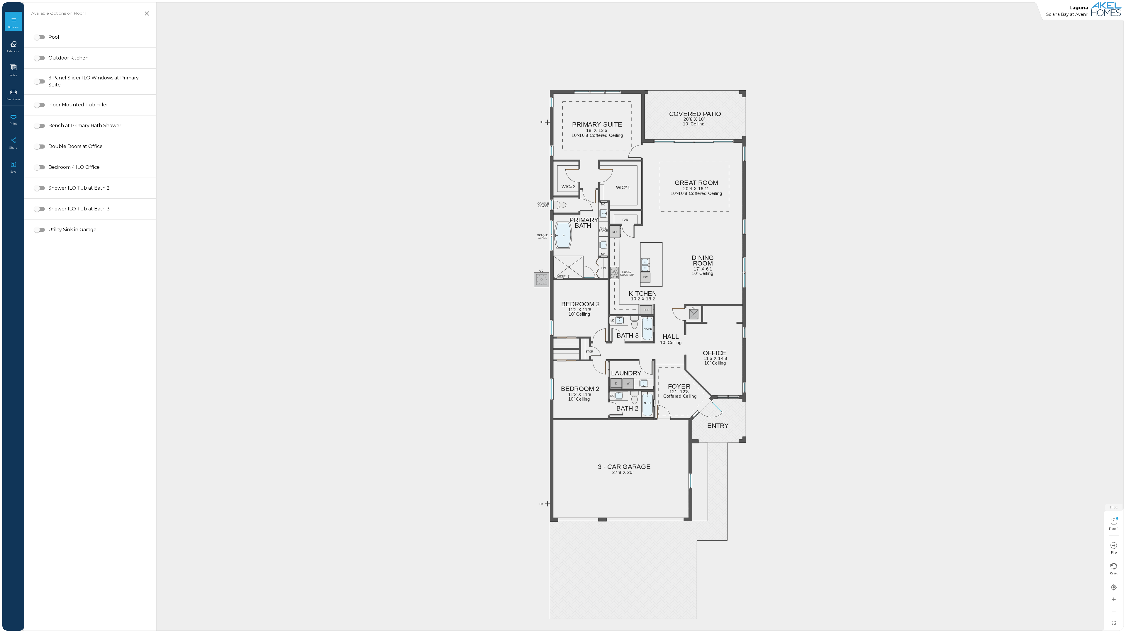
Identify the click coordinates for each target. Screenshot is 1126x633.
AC (692, 308)
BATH (580, 225)
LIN (602, 268)
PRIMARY (579, 220)
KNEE (601, 228)
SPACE (600, 230)
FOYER (675, 386)
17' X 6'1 (698, 268)
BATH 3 (624, 335)
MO (613, 232)
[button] (90, 37)
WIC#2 (565, 186)
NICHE (645, 403)
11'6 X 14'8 (709, 358)
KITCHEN (638, 293)
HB (540, 504)
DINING (700, 257)
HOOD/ (623, 271)
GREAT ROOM (690, 182)
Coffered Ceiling (671, 396)
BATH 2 (624, 408)
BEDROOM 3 (574, 304)
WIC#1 (619, 187)
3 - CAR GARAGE (616, 466)
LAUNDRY (621, 373)
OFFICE (711, 353)
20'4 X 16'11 (689, 188)
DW (644, 277)
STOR (587, 351)
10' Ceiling (573, 399)
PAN (623, 219)
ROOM (700, 263)
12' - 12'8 (674, 391)
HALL (668, 336)
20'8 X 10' (688, 119)
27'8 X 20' (617, 472)
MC (611, 395)
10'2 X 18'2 (636, 298)
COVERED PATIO (687, 114)
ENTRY (715, 425)
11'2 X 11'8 (573, 394)
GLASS (539, 206)
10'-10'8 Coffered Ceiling (584, 135)
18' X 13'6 (591, 130)
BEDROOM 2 (574, 388)
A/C (539, 270)
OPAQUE (539, 203)
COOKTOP (622, 274)
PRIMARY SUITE (589, 124)
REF (644, 310)
